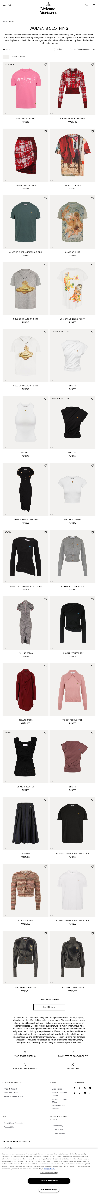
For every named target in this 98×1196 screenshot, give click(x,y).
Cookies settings (49, 1190)
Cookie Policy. (49, 1169)
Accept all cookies (49, 1181)
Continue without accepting (49, 1173)
